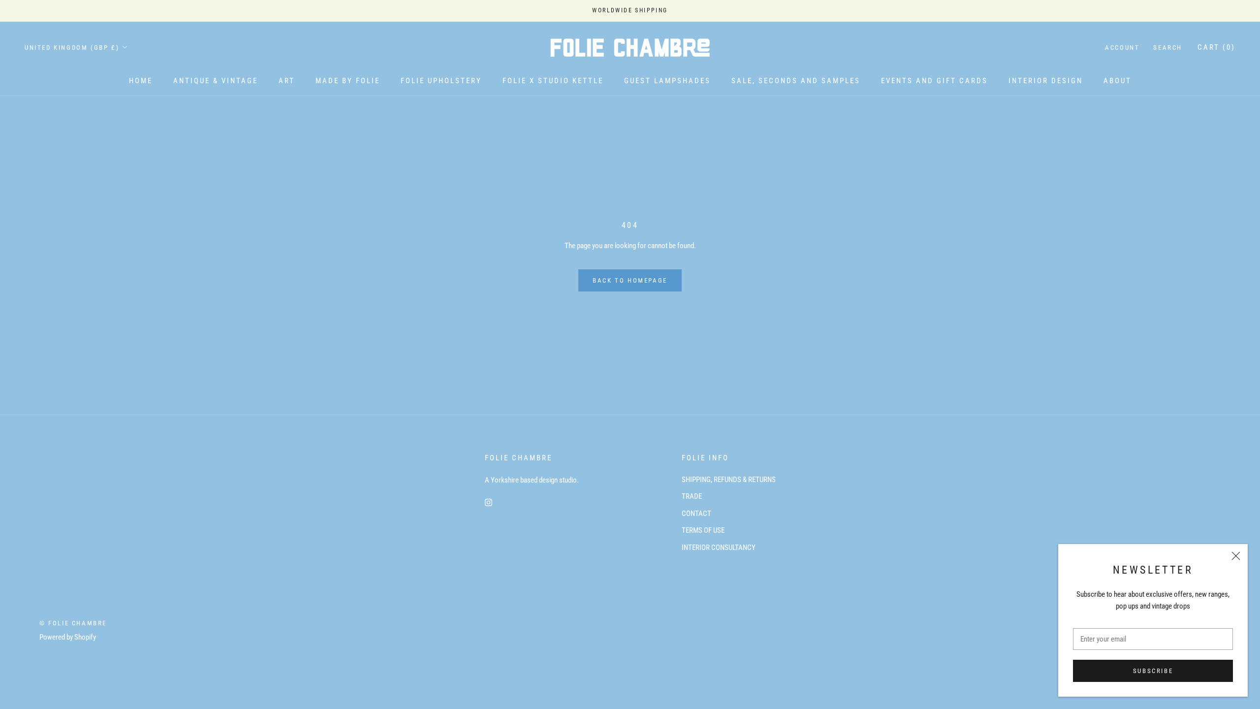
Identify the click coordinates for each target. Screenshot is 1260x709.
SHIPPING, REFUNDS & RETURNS (729, 479)
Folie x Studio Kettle (553, 80)
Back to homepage (630, 280)
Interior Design (1045, 80)
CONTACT (696, 513)
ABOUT (1117, 80)
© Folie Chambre (73, 623)
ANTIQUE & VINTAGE (215, 80)
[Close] (1235, 555)
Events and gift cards (934, 80)
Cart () (1216, 47)
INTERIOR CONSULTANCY (719, 547)
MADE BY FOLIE (347, 80)
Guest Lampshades (667, 80)
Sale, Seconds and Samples (795, 80)
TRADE (692, 496)
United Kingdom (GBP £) (72, 47)
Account (1122, 47)
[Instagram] (488, 502)
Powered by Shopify (67, 637)
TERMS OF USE (703, 530)
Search (1167, 47)
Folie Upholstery (441, 80)
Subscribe (1153, 671)
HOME (141, 80)
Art (287, 80)
